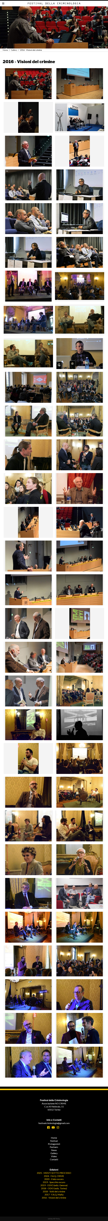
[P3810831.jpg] (79, 252)
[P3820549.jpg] (79, 657)
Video (54, 1156)
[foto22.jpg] (28, 792)
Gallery (14, 50)
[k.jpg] (28, 319)
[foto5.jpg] (28, 859)
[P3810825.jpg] (28, 252)
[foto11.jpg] (79, 724)
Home (5, 50)
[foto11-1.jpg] (28, 960)
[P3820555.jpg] (79, 893)
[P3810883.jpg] (28, 387)
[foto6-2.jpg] (79, 1028)
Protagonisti (54, 1144)
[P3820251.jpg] (28, 454)
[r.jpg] (79, 319)
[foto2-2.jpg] (28, 994)
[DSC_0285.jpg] (79, 488)
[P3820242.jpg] (79, 421)
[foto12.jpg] (79, 960)
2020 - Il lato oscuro (54, 1179)
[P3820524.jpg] (79, 623)
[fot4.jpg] (28, 522)
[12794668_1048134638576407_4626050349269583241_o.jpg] (28, 117)
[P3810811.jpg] (28, 218)
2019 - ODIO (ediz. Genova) (54, 1185)
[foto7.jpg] (79, 589)
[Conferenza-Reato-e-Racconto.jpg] (79, 117)
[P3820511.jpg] (28, 623)
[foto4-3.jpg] (79, 994)
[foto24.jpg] (79, 792)
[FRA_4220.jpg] (28, 151)
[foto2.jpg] (28, 556)
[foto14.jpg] (28, 758)
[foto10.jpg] (28, 724)
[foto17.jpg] (79, 758)
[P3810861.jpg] (79, 353)
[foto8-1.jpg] (79, 859)
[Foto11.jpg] (28, 893)
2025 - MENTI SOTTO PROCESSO (54, 1173)
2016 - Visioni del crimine (54, 1197)
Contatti (54, 1159)
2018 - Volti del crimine (54, 1191)
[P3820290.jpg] (79, 454)
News (54, 1150)
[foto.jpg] (79, 691)
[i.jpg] (79, 286)
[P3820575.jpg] (28, 691)
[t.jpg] (28, 353)
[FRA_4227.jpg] (79, 151)
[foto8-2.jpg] (28, 1062)
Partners (54, 1147)
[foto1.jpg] (79, 927)
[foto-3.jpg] (28, 927)
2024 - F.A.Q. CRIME (54, 1176)
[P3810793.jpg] (28, 184)
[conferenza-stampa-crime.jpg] (28, 286)
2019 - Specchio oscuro (54, 1182)
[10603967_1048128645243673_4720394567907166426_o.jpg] (28, 83)
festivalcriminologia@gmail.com (54, 1123)
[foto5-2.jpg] (28, 1028)
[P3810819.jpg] (79, 218)
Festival (54, 1140)
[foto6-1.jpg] (28, 589)
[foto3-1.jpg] (28, 825)
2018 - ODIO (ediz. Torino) (54, 1188)
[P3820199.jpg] (79, 387)
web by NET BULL (54, 1219)
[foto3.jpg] (79, 825)
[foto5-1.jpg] (79, 556)
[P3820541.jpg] (28, 657)
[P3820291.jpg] (28, 488)
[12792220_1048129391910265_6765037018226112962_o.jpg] (79, 83)
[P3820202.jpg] (28, 421)
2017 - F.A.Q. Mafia (54, 1194)
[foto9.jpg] (79, 1062)
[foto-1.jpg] (79, 522)
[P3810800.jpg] (79, 184)
